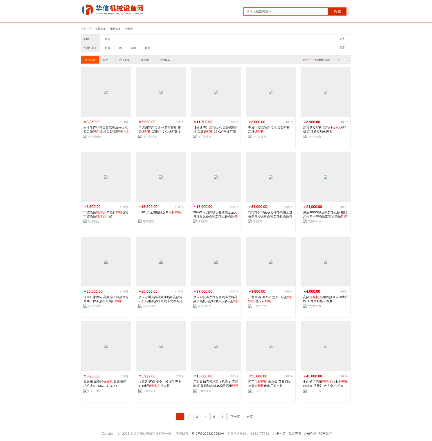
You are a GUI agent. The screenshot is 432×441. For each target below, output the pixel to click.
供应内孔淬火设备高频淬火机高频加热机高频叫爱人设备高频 (215, 299)
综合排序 (90, 60)
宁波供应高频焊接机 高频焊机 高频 (269, 129)
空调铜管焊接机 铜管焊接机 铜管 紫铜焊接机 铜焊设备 (159, 129)
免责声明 (294, 433)
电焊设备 (115, 28)
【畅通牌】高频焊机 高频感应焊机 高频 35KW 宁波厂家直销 (215, 129)
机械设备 (100, 28)
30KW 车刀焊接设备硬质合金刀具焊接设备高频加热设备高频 (215, 214)
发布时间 (124, 60)
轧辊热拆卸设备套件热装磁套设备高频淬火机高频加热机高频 (270, 214)
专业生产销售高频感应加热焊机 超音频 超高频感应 (105, 129)
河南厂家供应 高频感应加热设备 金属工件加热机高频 (105, 299)
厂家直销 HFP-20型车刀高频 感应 (269, 299)
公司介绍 (310, 433)
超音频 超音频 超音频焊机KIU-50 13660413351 (104, 383)
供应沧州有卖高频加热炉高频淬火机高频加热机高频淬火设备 (160, 299)
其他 (107, 39)
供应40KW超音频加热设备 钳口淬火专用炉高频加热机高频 (325, 214)
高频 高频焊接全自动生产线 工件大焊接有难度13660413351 (325, 299)
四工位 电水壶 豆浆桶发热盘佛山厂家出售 (269, 383)
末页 (250, 416)
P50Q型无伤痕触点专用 (159, 212)
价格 (105, 60)
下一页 (235, 416)
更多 (342, 38)
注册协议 (279, 433)
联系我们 (325, 433)
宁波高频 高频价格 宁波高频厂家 (105, 214)
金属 (107, 48)
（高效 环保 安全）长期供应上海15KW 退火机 (159, 383)
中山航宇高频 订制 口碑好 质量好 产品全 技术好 (325, 383)
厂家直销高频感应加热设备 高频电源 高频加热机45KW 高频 (215, 383)
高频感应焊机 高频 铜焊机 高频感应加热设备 (324, 129)
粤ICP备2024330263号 (207, 433)
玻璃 (133, 48)
